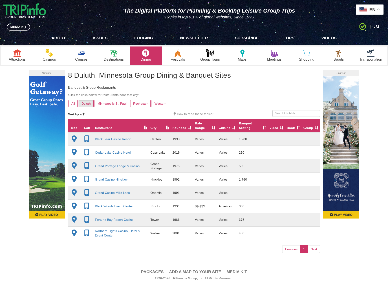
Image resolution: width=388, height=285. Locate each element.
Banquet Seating (245, 126)
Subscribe (247, 38)
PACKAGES (152, 272)
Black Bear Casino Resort (113, 139)
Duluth (86, 103)
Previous (291, 249)
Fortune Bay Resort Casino (114, 219)
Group (308, 128)
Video (273, 128)
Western (160, 103)
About (58, 38)
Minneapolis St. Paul (111, 103)
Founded (179, 128)
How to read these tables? (195, 114)
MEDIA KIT (18, 27)
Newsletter (194, 38)
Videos (329, 38)
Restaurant (103, 128)
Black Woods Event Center (114, 206)
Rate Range (200, 126)
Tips (289, 38)
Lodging (143, 38)
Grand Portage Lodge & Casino (117, 166)
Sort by (74, 114)
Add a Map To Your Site (195, 272)
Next (314, 249)
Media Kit (237, 272)
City (153, 128)
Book (291, 128)
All (73, 103)
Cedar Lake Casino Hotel (113, 152)
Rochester (140, 103)
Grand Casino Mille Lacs (112, 192)
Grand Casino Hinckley (111, 179)
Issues (100, 38)
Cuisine (224, 128)
